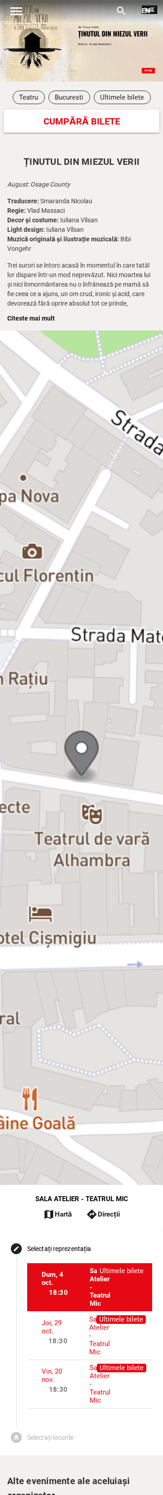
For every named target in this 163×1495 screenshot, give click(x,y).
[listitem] (89, 1287)
